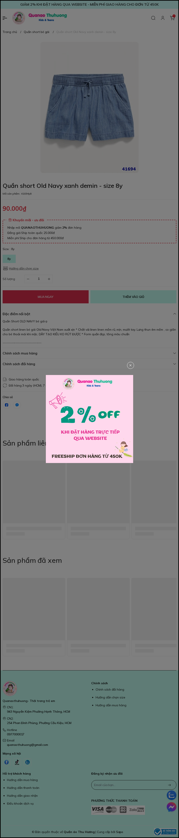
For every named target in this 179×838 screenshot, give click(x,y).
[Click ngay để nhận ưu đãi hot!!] (89, 419)
